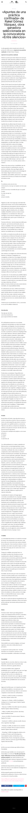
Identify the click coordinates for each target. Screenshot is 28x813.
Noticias (14, 8)
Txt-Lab (11, 761)
